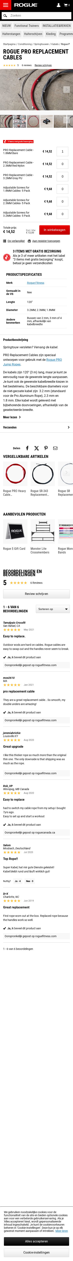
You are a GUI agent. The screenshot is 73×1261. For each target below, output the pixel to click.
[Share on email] (55, 448)
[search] (36, 15)
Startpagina (9, 44)
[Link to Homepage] (26, 5)
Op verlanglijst (16, 240)
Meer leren (61, 1230)
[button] (5, 15)
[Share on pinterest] (46, 448)
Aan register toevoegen (46, 240)
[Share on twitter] (36, 448)
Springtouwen (41, 44)
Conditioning (25, 44)
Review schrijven (43, 65)
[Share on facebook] (27, 448)
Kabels (55, 44)
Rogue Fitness (35, 282)
